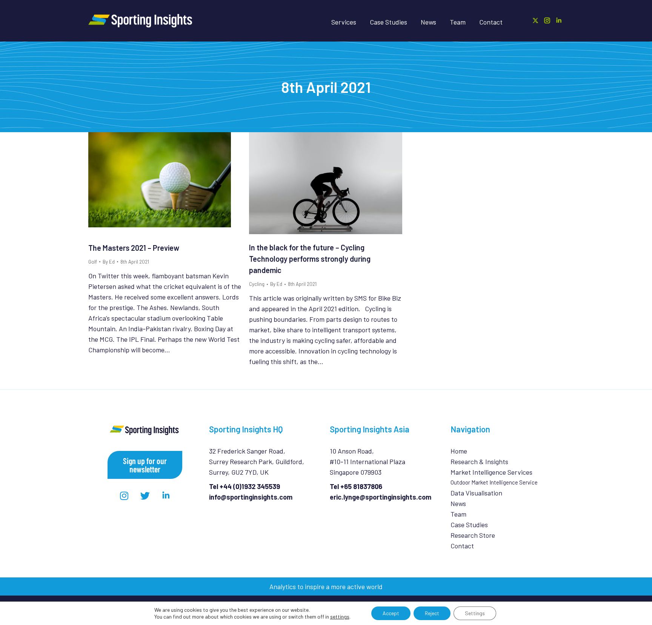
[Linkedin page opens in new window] (559, 20)
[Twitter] (144, 495)
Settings (475, 613)
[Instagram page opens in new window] (547, 20)
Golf (92, 262)
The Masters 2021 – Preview (133, 247)
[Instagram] (124, 495)
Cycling (256, 284)
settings (339, 616)
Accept (391, 613)
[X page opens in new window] (535, 20)
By (109, 262)
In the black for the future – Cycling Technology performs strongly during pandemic (310, 259)
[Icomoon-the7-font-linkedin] (165, 495)
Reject (432, 613)
